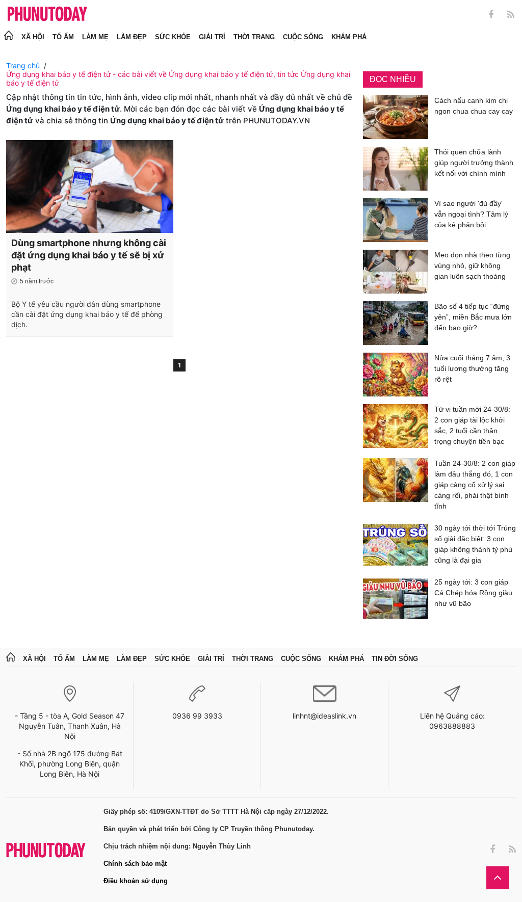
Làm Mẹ (95, 37)
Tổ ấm (63, 37)
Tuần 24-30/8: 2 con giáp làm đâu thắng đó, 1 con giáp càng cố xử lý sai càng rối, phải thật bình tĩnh (474, 484)
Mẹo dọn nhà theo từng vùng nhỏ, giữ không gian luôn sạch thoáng (472, 265)
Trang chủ (23, 65)
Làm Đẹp (132, 37)
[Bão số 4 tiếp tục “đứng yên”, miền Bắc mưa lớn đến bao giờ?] (395, 323)
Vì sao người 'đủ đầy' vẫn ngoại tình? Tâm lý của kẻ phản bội (471, 214)
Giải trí (212, 37)
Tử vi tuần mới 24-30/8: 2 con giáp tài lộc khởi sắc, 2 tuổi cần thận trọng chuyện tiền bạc (472, 425)
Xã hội (32, 37)
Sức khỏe (173, 37)
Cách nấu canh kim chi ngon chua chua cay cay (473, 105)
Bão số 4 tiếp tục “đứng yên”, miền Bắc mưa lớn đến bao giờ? (473, 317)
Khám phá (349, 37)
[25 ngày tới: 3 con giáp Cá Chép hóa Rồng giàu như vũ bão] (395, 599)
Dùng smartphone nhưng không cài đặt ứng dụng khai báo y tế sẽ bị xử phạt (88, 255)
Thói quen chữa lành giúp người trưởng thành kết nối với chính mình (473, 162)
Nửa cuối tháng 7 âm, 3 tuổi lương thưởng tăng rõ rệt (472, 368)
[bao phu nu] (47, 14)
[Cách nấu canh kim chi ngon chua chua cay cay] (395, 117)
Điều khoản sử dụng (135, 881)
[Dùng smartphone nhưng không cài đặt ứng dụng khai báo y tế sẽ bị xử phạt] (89, 186)
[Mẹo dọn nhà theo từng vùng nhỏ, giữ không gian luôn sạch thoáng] (395, 272)
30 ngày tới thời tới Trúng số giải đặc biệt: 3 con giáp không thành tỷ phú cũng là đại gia (475, 544)
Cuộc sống (303, 37)
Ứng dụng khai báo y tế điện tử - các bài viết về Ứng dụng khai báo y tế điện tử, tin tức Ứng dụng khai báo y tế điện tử (178, 78)
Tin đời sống (395, 658)
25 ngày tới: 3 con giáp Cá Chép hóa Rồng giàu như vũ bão (473, 592)
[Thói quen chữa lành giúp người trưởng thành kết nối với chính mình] (395, 169)
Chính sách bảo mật (135, 863)
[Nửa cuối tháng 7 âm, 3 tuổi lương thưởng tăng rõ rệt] (395, 374)
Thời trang (254, 37)
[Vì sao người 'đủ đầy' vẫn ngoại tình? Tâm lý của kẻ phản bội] (395, 220)
